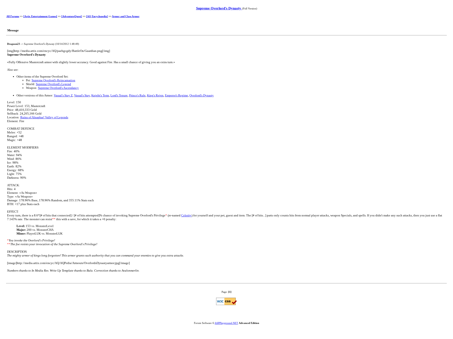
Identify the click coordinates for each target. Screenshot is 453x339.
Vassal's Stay (82, 95)
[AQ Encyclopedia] (97, 16)
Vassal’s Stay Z (63, 95)
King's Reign (155, 95)
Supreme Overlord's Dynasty (219, 8)
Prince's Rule (137, 95)
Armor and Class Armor (125, 16)
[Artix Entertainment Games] (40, 16)
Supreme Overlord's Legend (53, 84)
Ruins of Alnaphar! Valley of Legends (44, 117)
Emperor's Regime (176, 95)
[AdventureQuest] (71, 16)
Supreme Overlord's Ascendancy (58, 88)
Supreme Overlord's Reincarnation (53, 80)
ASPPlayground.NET (226, 323)
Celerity (186, 215)
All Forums (12, 16)
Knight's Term (100, 95)
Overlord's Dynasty (201, 95)
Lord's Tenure (119, 95)
